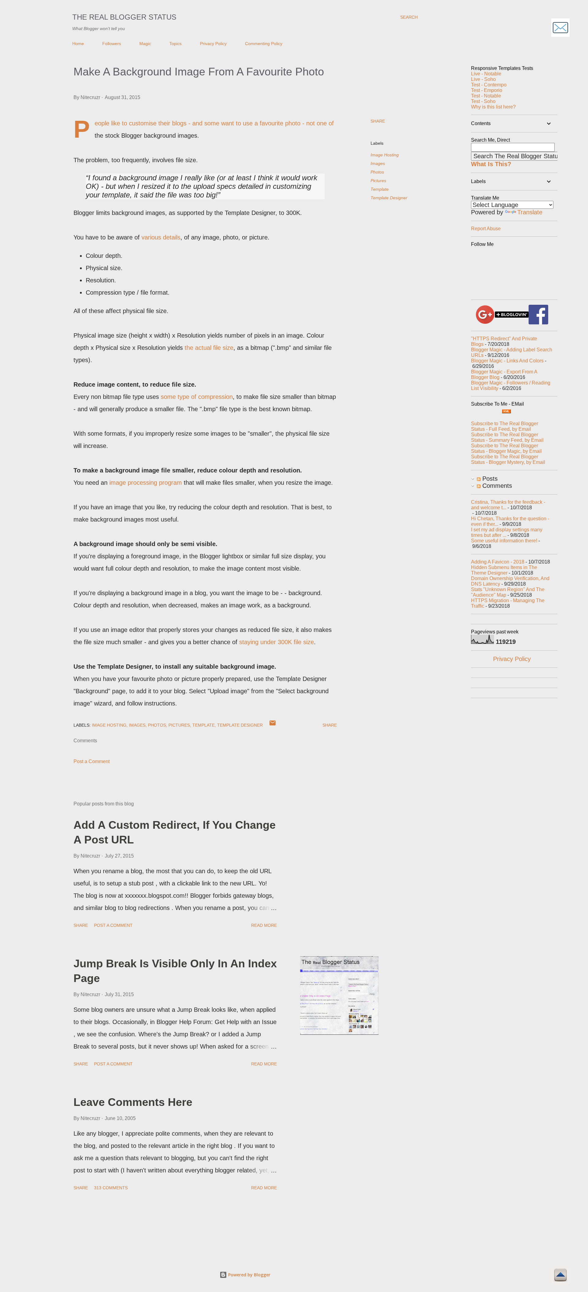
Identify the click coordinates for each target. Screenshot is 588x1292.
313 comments (111, 1187)
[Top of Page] (560, 1276)
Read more (264, 925)
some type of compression (197, 396)
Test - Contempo (489, 84)
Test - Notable (486, 95)
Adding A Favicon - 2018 (497, 561)
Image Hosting (385, 154)
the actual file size (209, 347)
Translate (529, 212)
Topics (175, 43)
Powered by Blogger (248, 1275)
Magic (145, 43)
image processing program (145, 482)
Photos (377, 172)
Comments (496, 485)
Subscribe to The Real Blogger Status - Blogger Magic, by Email (506, 448)
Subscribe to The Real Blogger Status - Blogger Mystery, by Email (508, 459)
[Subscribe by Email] (560, 28)
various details (160, 237)
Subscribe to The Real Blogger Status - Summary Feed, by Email (507, 437)
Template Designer (389, 197)
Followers (111, 43)
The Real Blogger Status (124, 17)
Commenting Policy (263, 43)
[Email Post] (272, 725)
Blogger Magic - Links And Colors (507, 360)
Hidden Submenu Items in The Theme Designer (504, 570)
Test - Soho (483, 101)
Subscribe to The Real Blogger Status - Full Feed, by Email (504, 426)
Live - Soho (483, 79)
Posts (489, 478)
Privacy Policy (213, 43)
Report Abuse (486, 228)
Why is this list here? (493, 106)
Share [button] (378, 121)
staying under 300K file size (276, 642)
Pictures (378, 180)
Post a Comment (92, 761)
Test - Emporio (486, 90)
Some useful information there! (504, 540)
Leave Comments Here (133, 1102)
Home (78, 43)
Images (378, 163)
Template (380, 189)
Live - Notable (486, 73)
